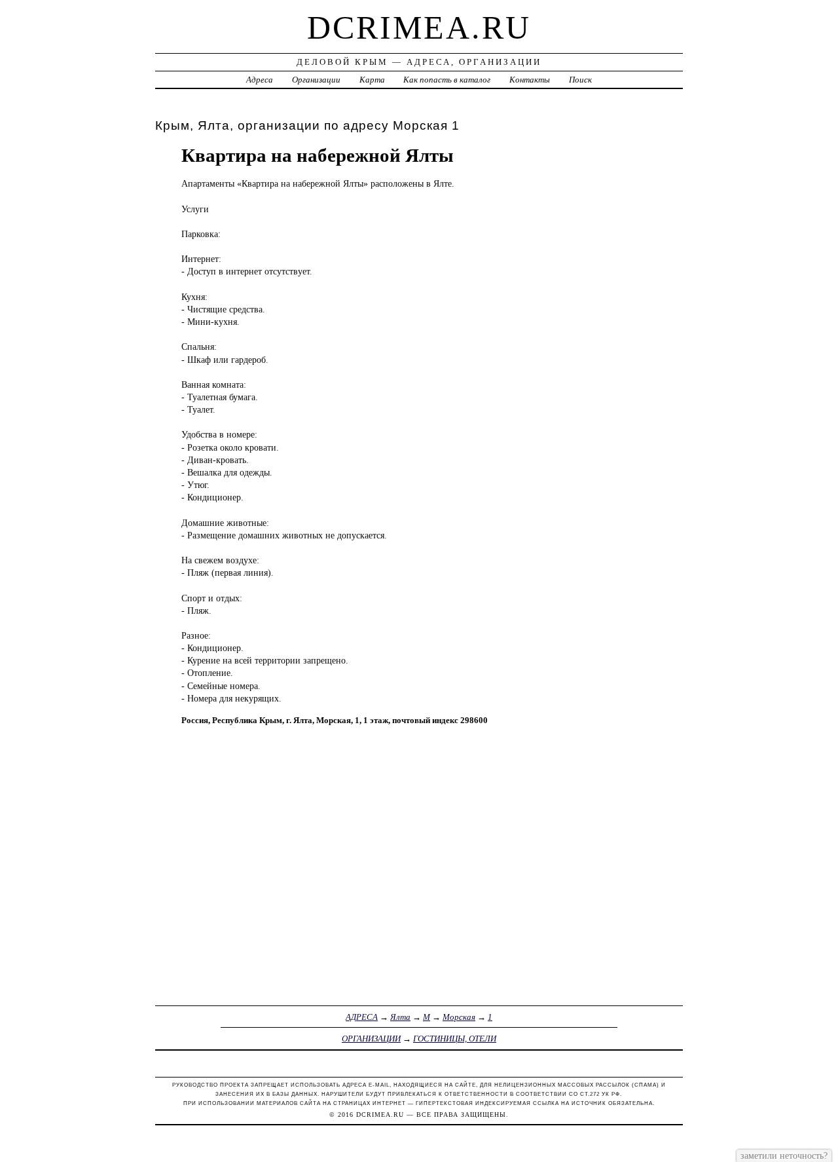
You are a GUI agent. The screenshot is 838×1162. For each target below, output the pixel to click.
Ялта (400, 1017)
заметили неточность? (784, 1155)
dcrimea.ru (419, 27)
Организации (316, 79)
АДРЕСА (362, 1017)
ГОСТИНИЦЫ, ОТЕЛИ (454, 1038)
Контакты (529, 79)
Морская (459, 1017)
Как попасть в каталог (446, 79)
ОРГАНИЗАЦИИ (371, 1038)
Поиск (580, 79)
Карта (372, 79)
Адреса (259, 79)
